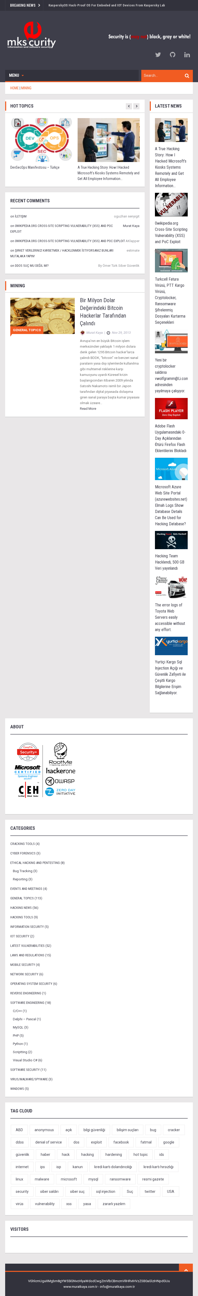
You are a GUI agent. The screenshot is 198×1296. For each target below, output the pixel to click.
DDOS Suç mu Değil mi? (32, 266)
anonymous (44, 1130)
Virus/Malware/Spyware (29, 1079)
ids (161, 1154)
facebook (121, 1142)
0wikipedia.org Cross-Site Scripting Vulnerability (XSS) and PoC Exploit (70, 241)
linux (19, 1179)
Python (18, 1044)
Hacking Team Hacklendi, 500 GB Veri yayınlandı (169, 562)
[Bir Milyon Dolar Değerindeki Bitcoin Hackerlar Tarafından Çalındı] (42, 316)
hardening (113, 1154)
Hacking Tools (21, 917)
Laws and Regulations (27, 955)
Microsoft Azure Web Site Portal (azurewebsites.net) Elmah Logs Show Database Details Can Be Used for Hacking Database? (171, 505)
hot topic (141, 1154)
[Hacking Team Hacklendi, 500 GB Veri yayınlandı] (171, 540)
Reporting (20, 879)
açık (68, 1130)
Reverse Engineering (25, 993)
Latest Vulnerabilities (27, 946)
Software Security (25, 1070)
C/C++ (17, 1011)
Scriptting (20, 1052)
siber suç (77, 1191)
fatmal (146, 1142)
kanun (78, 1167)
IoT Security (19, 936)
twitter (150, 1191)
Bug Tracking (22, 871)
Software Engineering (27, 1003)
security (22, 1191)
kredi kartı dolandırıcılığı (113, 1167)
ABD (19, 1130)
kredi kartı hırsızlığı (159, 1167)
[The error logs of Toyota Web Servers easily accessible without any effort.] (171, 586)
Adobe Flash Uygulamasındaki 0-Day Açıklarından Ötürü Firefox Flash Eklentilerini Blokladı (170, 438)
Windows (17, 1089)
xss (69, 1204)
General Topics (27, 330)
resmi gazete (153, 1179)
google (168, 1142)
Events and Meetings (26, 889)
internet (22, 1167)
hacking (87, 1154)
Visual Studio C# (25, 1060)
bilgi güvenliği (94, 1130)
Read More (88, 409)
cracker (174, 1130)
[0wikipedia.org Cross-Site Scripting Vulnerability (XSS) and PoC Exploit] (171, 204)
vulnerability (45, 1204)
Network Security (24, 974)
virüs (19, 1204)
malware (42, 1179)
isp (58, 1167)
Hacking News (21, 908)
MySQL (18, 1027)
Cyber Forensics (23, 853)
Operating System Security (31, 984)
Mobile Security (22, 965)
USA (170, 1191)
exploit (96, 1142)
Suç (130, 1191)
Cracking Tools (22, 844)
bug (153, 1130)
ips (42, 1167)
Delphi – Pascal (24, 1019)
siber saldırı (49, 1191)
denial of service (48, 1142)
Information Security (27, 927)
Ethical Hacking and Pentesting (35, 863)
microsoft (69, 1179)
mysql (93, 1179)
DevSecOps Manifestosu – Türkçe (35, 167)
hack (66, 1154)
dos (76, 1142)
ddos (20, 1142)
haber (45, 1154)
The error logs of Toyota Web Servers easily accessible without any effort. (170, 617)
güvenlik (22, 1154)
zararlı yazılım (114, 1204)
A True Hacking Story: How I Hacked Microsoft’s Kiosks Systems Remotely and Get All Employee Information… (108, 173)
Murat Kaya (131, 226)
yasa (87, 1204)
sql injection (105, 1191)
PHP (16, 1035)
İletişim (21, 216)
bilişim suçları (127, 1130)
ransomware (120, 1179)
